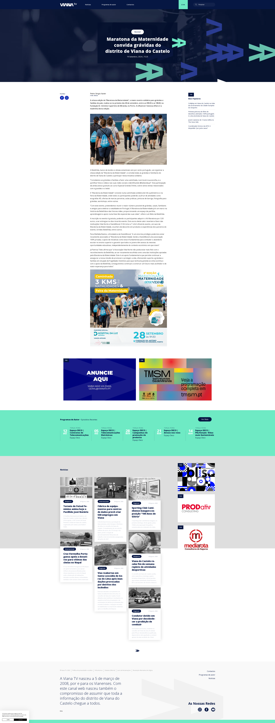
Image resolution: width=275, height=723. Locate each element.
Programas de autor (109, 5)
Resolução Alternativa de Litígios (143, 670)
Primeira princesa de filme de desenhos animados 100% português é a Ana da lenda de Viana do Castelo (201, 114)
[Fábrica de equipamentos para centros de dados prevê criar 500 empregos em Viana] (110, 498)
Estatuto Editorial (110, 670)
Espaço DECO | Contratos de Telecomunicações (79, 432)
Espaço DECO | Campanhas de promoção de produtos (140, 434)
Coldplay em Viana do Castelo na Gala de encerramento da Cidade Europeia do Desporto (201, 105)
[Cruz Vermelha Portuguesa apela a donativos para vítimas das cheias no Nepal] (76, 545)
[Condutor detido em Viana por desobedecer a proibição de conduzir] (145, 607)
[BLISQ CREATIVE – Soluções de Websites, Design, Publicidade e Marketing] (61, 711)
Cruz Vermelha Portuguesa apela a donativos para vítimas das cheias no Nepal (75, 558)
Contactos (130, 5)
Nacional (137, 32)
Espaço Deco (75, 438)
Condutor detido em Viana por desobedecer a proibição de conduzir (143, 620)
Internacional (69, 549)
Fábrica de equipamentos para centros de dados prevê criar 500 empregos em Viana (109, 512)
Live (183, 5)
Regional (102, 568)
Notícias (88, 5)
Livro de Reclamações (124, 670)
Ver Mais (204, 419)
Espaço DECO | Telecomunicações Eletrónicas (110, 432)
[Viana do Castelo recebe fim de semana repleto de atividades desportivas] (145, 553)
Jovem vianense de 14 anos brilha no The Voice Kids (201, 121)
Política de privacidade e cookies (82, 670)
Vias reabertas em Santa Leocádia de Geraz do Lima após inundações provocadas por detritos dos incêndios (110, 580)
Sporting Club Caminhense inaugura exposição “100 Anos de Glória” (144, 512)
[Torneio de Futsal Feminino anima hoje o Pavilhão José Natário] (76, 498)
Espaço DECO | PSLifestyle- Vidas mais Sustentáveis (204, 432)
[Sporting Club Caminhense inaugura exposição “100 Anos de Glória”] (145, 499)
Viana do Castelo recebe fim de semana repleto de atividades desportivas (144, 565)
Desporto (68, 501)
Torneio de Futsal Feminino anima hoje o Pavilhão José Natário (75, 509)
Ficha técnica (98, 670)
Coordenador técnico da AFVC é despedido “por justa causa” (199, 127)
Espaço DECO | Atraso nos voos (172, 431)
